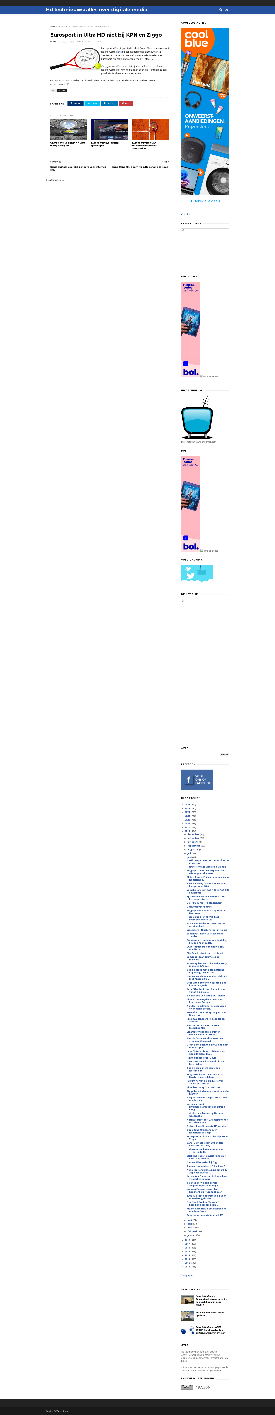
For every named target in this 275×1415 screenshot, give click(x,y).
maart (191, 1227)
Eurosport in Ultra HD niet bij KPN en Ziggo (207, 1138)
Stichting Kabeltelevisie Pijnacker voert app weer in (206, 1157)
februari (192, 1231)
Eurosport (63, 26)
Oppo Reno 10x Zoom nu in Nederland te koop (202, 1131)
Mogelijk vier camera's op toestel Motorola (206, 912)
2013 (187, 1259)
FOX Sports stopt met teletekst (205, 953)
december (193, 834)
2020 (187, 827)
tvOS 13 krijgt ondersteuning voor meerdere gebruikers (206, 1197)
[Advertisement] (205, 692)
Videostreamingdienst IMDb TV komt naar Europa (205, 1001)
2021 (187, 823)
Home (52, 26)
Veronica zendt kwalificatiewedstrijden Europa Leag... (206, 1107)
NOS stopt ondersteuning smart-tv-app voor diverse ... (207, 1171)
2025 (187, 808)
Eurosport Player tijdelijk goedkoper (105, 144)
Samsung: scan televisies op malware (203, 958)
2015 (187, 1251)
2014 (187, 1255)
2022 (187, 819)
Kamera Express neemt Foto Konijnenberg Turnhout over (204, 1190)
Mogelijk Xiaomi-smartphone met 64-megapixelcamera (206, 872)
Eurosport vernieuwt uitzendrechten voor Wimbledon (144, 145)
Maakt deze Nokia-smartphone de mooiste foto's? (206, 1210)
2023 (187, 815)
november (193, 838)
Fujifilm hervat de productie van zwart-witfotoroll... (205, 1082)
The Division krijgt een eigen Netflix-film (203, 1069)
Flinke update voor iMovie (201, 1057)
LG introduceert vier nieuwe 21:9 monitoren (205, 948)
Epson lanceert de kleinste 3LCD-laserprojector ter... (206, 898)
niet (119, 51)
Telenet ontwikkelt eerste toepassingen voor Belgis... (203, 1184)
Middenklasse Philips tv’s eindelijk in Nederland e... (208, 878)
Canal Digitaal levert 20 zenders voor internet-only (205, 1144)
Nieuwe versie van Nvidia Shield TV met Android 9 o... (207, 978)
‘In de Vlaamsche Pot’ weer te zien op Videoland (206, 925)
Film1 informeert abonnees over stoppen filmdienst (205, 1039)
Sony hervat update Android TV (205, 1215)
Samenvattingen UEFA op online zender (205, 935)
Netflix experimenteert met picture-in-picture (208, 862)
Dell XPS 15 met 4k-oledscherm (204, 902)
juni (189, 857)
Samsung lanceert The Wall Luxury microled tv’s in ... (207, 965)
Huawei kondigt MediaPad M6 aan (206, 866)
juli (189, 853)
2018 (187, 1240)
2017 (187, 1243)
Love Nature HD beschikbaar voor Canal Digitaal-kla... (206, 1052)
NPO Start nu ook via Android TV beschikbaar (205, 1063)
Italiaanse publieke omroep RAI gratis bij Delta (205, 1151)
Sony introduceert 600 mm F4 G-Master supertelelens (205, 1076)
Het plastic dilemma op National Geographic (205, 1114)
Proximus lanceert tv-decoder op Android (206, 1020)
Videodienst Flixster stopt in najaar (207, 929)
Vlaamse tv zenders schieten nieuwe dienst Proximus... (203, 1033)
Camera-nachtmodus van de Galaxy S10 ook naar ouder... (207, 941)
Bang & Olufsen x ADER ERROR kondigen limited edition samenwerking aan (210, 1330)
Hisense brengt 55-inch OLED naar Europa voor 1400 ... (206, 885)
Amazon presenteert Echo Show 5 (206, 1166)
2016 (187, 1247)
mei (189, 1220)
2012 (187, 1262)
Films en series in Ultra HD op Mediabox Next (203, 1027)
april (190, 1223)
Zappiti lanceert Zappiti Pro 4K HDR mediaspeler (207, 1099)
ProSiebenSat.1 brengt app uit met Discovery (207, 1014)
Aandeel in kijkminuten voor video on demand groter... (206, 1007)
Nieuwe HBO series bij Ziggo (203, 1162)
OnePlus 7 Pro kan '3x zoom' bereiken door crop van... (203, 1203)
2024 (187, 812)
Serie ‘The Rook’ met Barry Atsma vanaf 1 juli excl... (206, 990)
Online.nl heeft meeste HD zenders (207, 1126)
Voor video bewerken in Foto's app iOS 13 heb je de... (206, 984)
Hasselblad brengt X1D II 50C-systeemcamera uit (203, 918)
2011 (187, 1266)
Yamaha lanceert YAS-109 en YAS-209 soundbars (208, 891)
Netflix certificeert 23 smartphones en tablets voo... (207, 1121)
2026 (187, 804)
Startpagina (187, 1275)
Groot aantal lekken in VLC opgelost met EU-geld (207, 1046)
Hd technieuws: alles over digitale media (96, 10)
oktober (192, 841)
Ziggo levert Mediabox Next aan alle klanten (208, 1092)
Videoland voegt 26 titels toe (203, 1087)
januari (191, 1235)
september (194, 845)
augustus (193, 849)
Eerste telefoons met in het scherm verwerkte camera (207, 1177)
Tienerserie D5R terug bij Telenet (206, 995)
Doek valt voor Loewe (199, 906)
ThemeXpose (62, 1411)
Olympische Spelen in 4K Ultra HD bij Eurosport (67, 144)
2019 (187, 830)
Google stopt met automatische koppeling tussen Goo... (205, 971)
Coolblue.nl (187, 214)
